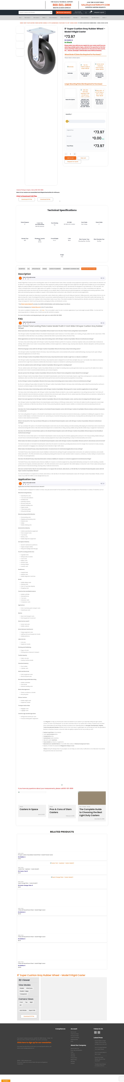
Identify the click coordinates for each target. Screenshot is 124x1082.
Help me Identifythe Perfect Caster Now (77, 12)
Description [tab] (22, 268)
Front (21, 1002)
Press (72, 1052)
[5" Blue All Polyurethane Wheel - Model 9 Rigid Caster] (62, 924)
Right (31, 1002)
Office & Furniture (84, 17)
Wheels (43, 17)
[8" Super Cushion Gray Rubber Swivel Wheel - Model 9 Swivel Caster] (62, 842)
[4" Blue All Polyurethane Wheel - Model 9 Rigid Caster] (62, 898)
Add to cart (70, 158)
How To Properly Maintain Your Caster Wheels (101, 1048)
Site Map (73, 1061)
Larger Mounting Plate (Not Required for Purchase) (83, 84)
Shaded (22, 988)
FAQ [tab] (28, 268)
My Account (73, 1032)
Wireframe (29, 988)
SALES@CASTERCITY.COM (95, 5)
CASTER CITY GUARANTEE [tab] (55, 268)
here (43, 310)
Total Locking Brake (53, 17)
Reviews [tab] (45, 268)
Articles (104, 17)
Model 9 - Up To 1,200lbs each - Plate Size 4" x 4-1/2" (56, 23)
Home (21, 23)
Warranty (73, 1056)
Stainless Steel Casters (65, 17)
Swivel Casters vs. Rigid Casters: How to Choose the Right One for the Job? (101, 1042)
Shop (20, 17)
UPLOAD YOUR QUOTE (64, 12)
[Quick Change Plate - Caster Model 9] (62, 877)
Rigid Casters (38, 23)
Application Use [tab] (36, 268)
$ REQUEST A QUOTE (99, 12)
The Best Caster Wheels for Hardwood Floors (100, 1065)
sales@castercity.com (29, 1048)
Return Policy (74, 1059)
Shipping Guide (74, 1039)
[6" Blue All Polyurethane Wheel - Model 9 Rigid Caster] (62, 951)
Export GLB (32, 1010)
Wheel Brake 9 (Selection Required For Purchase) (83, 54)
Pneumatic (75, 17)
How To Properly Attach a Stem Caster (100, 1053)
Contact (72, 1063)
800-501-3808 (62, 5)
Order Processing (75, 1037)
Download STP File (27, 199)
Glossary (73, 1054)
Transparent (23, 994)
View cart (83, 158)
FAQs (72, 1041)
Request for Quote (72, 161)
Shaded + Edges (24, 991)
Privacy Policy (74, 1057)
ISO (21, 1005)
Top (26, 1002)
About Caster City (75, 1048)
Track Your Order (75, 1034)
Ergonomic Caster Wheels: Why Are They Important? (100, 1059)
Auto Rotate (23, 1010)
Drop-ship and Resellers (76, 1050)
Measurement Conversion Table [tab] (71, 268)
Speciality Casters (95, 17)
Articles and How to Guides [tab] (89, 268)
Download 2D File (45, 199)
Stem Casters (36, 17)
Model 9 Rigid (73, 23)
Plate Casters (27, 17)
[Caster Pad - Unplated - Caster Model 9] (62, 863)
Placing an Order (75, 1035)
